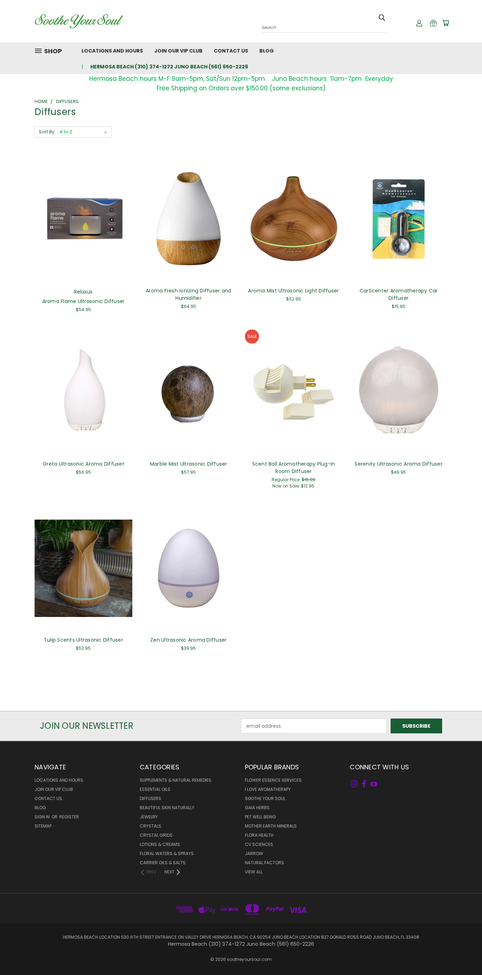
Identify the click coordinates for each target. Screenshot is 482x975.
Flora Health (259, 835)
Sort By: (47, 131)
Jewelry (149, 817)
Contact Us (231, 50)
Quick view (83, 211)
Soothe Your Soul (265, 798)
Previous (463, 953)
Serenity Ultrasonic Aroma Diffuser (398, 463)
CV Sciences (259, 844)
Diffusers (150, 798)
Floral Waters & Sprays (167, 853)
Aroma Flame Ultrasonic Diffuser (83, 301)
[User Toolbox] (419, 22)
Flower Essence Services (273, 780)
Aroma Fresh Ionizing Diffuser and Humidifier (188, 294)
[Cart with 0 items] (445, 22)
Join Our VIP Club (178, 50)
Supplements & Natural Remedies (175, 780)
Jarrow (254, 853)
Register (69, 817)
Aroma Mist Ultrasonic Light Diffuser (293, 290)
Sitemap (43, 826)
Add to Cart (83, 225)
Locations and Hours (112, 50)
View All (254, 872)
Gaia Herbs (257, 808)
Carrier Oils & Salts (163, 863)
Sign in (43, 817)
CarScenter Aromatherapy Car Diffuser (399, 294)
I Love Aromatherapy (268, 789)
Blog (266, 50)
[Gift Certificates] (433, 22)
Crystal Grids (156, 835)
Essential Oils (155, 789)
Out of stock (293, 225)
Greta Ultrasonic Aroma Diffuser (83, 463)
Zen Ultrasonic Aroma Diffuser (188, 639)
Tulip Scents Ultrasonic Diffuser (83, 639)
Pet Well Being (260, 817)
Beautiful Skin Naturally (167, 808)
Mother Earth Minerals (271, 826)
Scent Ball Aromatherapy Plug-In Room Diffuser (293, 467)
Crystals (150, 826)
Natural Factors (264, 863)
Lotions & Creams (160, 844)
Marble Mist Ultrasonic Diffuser (188, 463)
